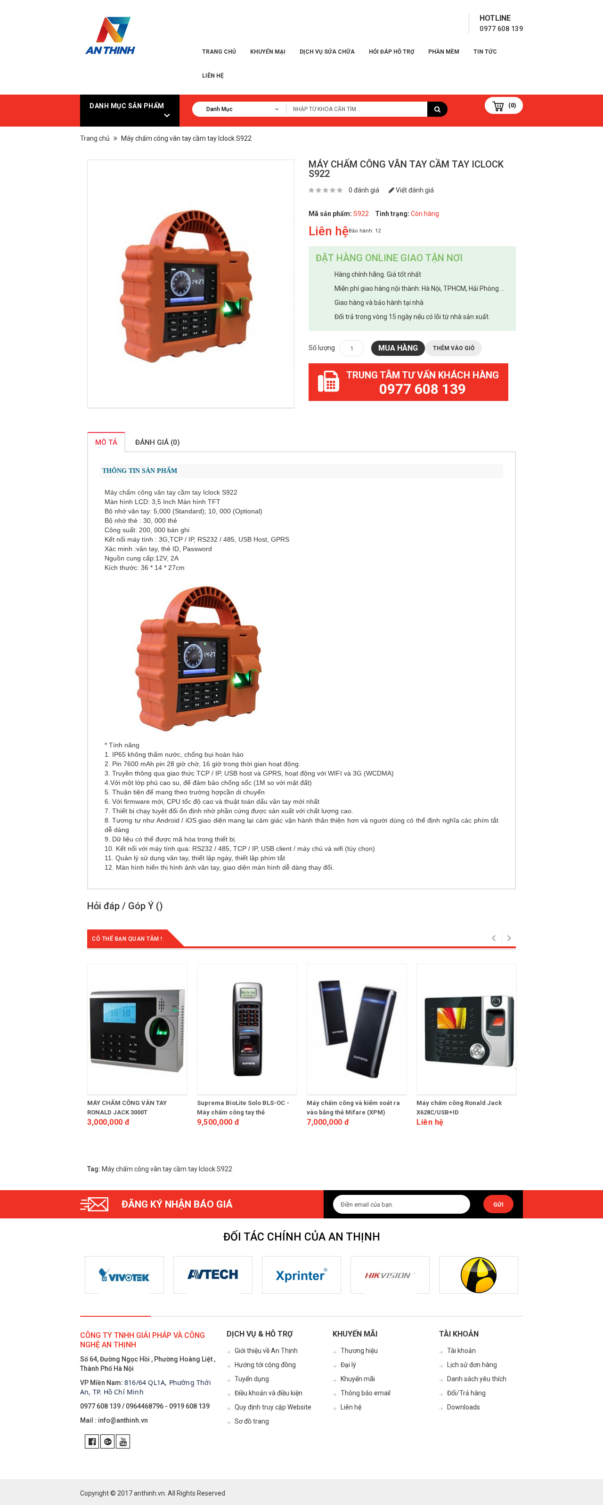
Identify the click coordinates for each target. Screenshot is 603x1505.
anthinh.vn (149, 1493)
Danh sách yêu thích (476, 1379)
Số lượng (322, 348)
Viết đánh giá (414, 190)
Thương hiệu (359, 1350)
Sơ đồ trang (252, 1421)
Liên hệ (213, 75)
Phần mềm (443, 51)
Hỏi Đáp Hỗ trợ (391, 51)
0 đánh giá (364, 190)
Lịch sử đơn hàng (472, 1365)
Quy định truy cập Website (273, 1407)
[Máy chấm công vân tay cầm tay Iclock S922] (190, 284)
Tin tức (485, 51)
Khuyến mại (267, 51)
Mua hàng (398, 348)
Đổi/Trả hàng (466, 1393)
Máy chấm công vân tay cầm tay (153, 492)
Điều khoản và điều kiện (268, 1393)
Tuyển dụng (252, 1379)
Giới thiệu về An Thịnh (266, 1350)
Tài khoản (461, 1350)
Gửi (498, 1204)
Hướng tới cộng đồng (265, 1365)
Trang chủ (219, 51)
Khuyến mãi (358, 1379)
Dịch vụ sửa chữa (327, 51)
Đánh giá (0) (157, 442)
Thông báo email (366, 1393)
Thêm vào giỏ (453, 348)
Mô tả (106, 442)
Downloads (463, 1407)
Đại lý (348, 1365)
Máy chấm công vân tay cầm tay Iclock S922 (167, 1169)
